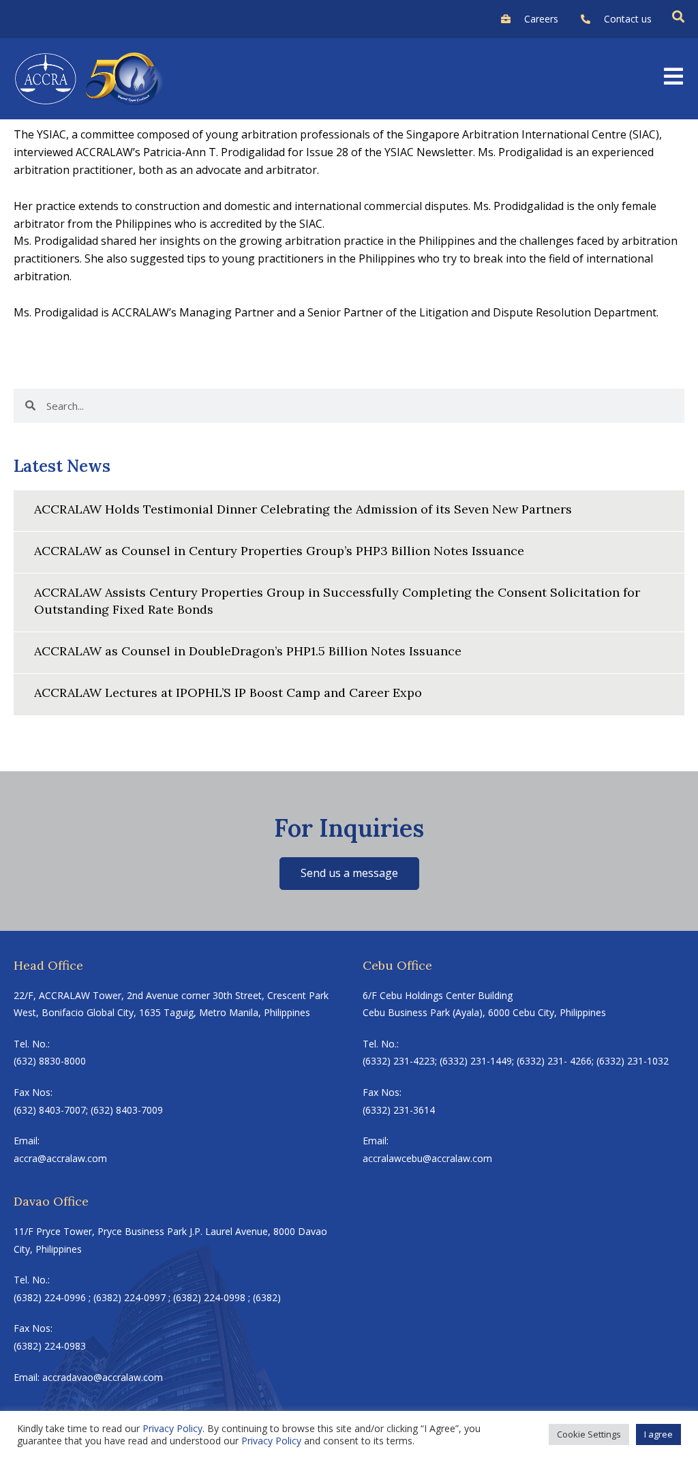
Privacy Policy (172, 1428)
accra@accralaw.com (60, 1158)
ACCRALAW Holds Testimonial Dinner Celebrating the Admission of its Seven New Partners (303, 509)
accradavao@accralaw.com (102, 1377)
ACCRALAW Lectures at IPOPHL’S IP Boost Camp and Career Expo (228, 692)
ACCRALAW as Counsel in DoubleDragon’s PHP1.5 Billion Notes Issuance (247, 651)
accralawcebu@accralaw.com (427, 1158)
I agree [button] (658, 1434)
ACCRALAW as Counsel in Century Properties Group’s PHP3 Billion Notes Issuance (279, 551)
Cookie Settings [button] (589, 1434)
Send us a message (349, 872)
